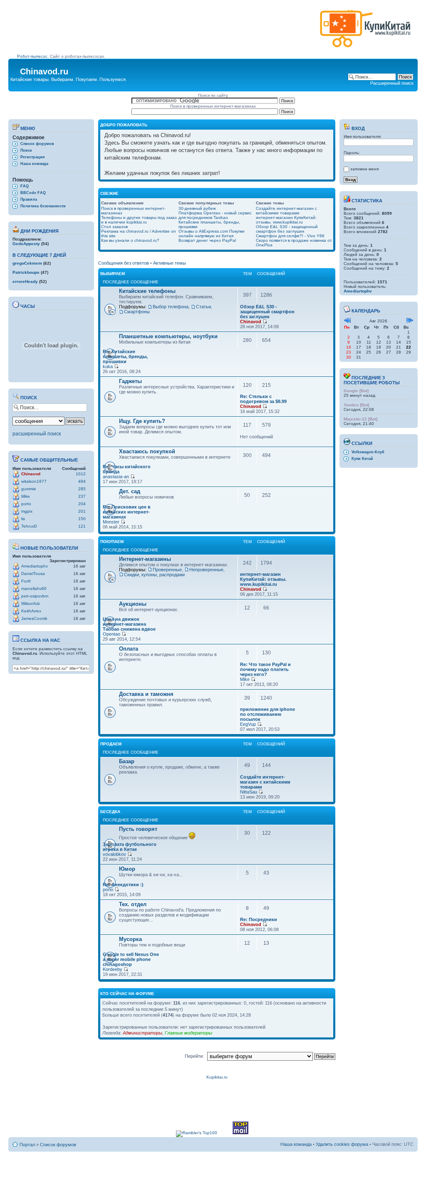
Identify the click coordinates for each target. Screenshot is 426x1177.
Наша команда (34, 164)
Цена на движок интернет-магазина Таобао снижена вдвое (129, 624)
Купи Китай (362, 459)
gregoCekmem (27, 263)
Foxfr (26, 581)
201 (82, 511)
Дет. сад (129, 491)
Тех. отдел (132, 904)
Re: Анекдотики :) (123, 884)
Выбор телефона (170, 306)
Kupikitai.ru (217, 1077)
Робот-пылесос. (33, 56)
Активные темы (169, 262)
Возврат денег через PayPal (207, 240)
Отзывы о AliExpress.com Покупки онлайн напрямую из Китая (211, 233)
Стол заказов (114, 226)
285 (82, 489)
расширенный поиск (36, 434)
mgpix (26, 511)
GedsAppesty (26, 243)
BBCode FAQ (33, 193)
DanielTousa (33, 573)
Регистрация (32, 157)
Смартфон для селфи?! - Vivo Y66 (290, 235)
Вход (357, 128)
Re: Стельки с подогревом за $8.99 (263, 399)
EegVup (248, 724)
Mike (25, 496)
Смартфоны (137, 311)
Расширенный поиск (392, 83)
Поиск (26, 150)
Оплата (128, 649)
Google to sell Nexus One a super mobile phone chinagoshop (131, 959)
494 (82, 481)
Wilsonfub (30, 603)
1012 (81, 474)
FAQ (24, 186)
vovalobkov (114, 854)
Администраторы (142, 1032)
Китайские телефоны (147, 291)
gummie (28, 489)
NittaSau (248, 791)
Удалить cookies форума (342, 1144)
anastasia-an (116, 476)
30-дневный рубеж (197, 208)
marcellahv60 (34, 588)
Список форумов (37, 144)
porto (26, 503)
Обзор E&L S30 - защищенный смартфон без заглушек (287, 228)
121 (82, 526)
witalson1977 (34, 481)
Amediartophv (34, 566)
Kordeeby (112, 969)
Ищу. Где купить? (142, 421)
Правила (28, 199)
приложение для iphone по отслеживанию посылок (267, 714)
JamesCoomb (34, 618)
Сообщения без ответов (123, 262)
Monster (111, 521)
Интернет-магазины (145, 559)
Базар (126, 761)
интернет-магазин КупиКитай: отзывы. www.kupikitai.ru (286, 219)
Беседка (110, 811)
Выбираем (112, 273)
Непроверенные (206, 569)
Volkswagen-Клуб (368, 452)
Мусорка (130, 939)
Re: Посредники (258, 919)
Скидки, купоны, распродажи (154, 574)
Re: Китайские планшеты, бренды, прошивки (125, 356)
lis (23, 518)
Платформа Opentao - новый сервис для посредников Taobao (215, 215)
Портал (27, 1144)
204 (82, 503)
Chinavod (30, 474)
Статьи (203, 306)
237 (82, 496)
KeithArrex (31, 611)
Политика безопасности (43, 206)
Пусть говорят (138, 829)
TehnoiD (29, 526)
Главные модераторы (188, 1032)
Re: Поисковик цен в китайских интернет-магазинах (127, 511)
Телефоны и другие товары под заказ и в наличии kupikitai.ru (139, 219)
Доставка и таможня (146, 694)
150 (82, 518)
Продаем (110, 744)
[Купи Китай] (365, 49)
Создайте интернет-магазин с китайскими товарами (286, 210)
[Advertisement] (166, 32)
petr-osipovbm (34, 596)
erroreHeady (25, 281)
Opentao (111, 634)
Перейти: (194, 1056)
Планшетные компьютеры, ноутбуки (168, 336)
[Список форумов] (15, 69)
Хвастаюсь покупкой (147, 451)
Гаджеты (130, 381)
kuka (108, 366)
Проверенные (167, 569)
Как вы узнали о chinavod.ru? (130, 240)
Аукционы (132, 604)
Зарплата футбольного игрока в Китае (129, 847)
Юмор (127, 869)
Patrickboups (26, 272)
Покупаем (112, 541)
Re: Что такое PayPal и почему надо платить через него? (265, 669)
